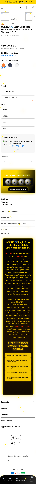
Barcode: (14, 35)
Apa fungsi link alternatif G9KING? (17, 355)
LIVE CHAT (31, 480)
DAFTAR (17, 480)
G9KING (8, 253)
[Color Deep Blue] (10, 65)
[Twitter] (5, 234)
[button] (18, 211)
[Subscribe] (29, 461)
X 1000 (5, 116)
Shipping (10, 48)
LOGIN (10, 480)
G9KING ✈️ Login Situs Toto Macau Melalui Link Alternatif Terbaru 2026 (18, 2)
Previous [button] (2, 2)
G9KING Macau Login (22, 326)
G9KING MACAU (8, 91)
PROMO (3, 480)
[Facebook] (2, 234)
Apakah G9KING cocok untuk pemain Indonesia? (18, 378)
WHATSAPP (24, 480)
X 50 (4, 129)
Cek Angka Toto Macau (18, 189)
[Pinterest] (8, 234)
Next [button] (34, 2)
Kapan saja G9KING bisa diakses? (17, 372)
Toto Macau (19, 256)
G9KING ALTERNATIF (10, 98)
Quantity (4, 157)
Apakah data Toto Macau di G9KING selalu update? (17, 367)
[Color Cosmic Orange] (3, 65)
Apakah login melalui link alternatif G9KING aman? (17, 360)
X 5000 (5, 109)
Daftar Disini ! (25, 2)
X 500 (5, 122)
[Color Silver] (17, 65)
